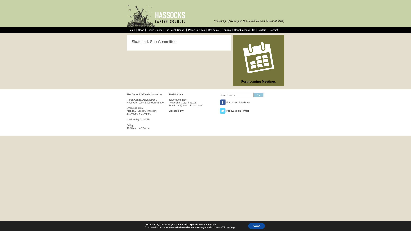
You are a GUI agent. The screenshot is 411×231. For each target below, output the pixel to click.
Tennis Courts (154, 30)
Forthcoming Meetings (258, 81)
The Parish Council (175, 30)
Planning (226, 30)
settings (231, 227)
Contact (274, 30)
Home (131, 30)
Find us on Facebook (238, 102)
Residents (213, 30)
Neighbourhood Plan (244, 30)
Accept (256, 225)
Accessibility (176, 110)
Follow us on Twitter (237, 110)
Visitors (262, 30)
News (141, 30)
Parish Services (196, 30)
